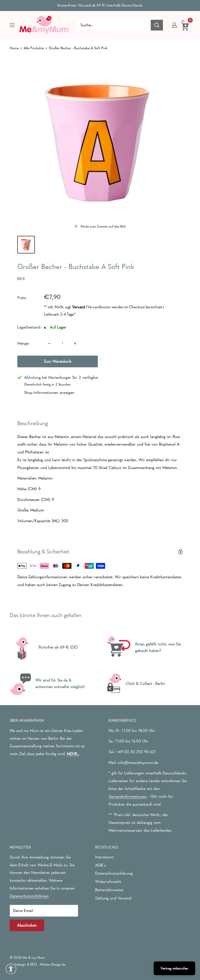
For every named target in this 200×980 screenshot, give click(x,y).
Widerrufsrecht (108, 882)
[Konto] (174, 25)
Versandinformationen (128, 796)
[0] (185, 25)
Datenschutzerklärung (114, 873)
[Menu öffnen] (12, 25)
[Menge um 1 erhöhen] (75, 343)
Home (14, 48)
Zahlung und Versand (113, 898)
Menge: (23, 343)
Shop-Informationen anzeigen (49, 392)
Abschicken (27, 925)
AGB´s (100, 865)
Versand (78, 307)
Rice (21, 278)
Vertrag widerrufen (174, 968)
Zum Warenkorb (57, 361)
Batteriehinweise (109, 890)
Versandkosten (99, 307)
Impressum (104, 857)
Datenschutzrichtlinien (29, 896)
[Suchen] (157, 25)
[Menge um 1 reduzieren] (49, 343)
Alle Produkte (34, 48)
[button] (11, 969)
